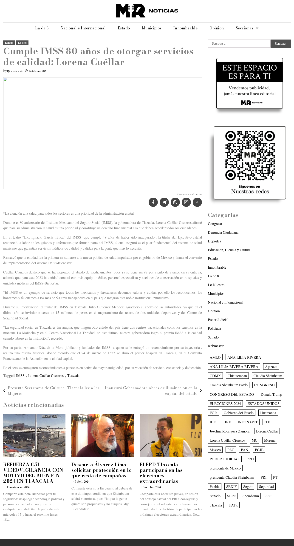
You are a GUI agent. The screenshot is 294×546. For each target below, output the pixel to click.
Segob (247, 486)
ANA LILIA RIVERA (244, 357)
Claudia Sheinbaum (268, 375)
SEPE (231, 495)
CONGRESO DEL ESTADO (232, 394)
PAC (230, 449)
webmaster (215, 345)
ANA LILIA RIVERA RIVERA (234, 366)
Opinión (216, 28)
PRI (263, 477)
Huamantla (268, 412)
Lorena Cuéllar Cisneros (46, 375)
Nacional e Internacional (83, 28)
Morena (269, 440)
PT (275, 477)
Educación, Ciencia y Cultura (229, 249)
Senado (213, 337)
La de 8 (42, 28)
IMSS (20, 375)
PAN (244, 449)
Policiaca (214, 328)
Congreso (215, 223)
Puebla (215, 486)
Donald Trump (271, 394)
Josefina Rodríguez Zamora (229, 431)
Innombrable (185, 28)
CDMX (215, 375)
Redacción (17, 71)
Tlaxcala (73, 375)
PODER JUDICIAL (225, 458)
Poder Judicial (218, 319)
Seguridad (266, 486)
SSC (269, 495)
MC (254, 440)
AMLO (215, 357)
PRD (250, 458)
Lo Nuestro (216, 284)
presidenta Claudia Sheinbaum (232, 477)
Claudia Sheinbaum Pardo (229, 384)
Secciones (244, 28)
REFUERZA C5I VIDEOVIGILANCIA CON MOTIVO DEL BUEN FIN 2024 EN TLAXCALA (33, 473)
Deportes (214, 241)
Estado (124, 28)
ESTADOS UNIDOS (264, 403)
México (215, 449)
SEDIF (231, 486)
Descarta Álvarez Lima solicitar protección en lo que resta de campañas (101, 470)
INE (228, 421)
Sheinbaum (251, 495)
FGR (213, 412)
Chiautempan (237, 375)
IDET (214, 421)
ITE (267, 421)
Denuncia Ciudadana (223, 232)
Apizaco (271, 366)
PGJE (259, 449)
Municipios (151, 28)
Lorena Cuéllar (267, 431)
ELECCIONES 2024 (225, 403)
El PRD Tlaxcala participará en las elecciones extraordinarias (161, 473)
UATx (233, 505)
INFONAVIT (248, 421)
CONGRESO (264, 384)
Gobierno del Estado (239, 412)
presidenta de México (225, 468)
